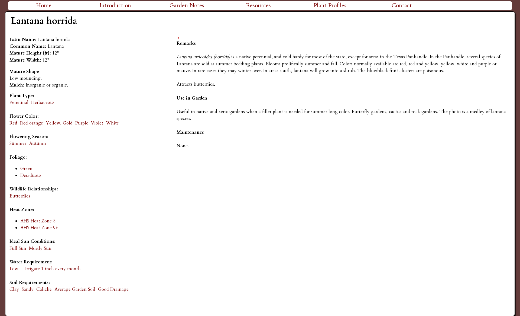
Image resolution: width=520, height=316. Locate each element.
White (112, 123)
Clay (14, 289)
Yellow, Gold (59, 123)
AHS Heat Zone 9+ (39, 228)
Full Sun (17, 248)
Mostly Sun (40, 248)
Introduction (115, 5)
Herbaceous (42, 102)
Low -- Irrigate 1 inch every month (45, 269)
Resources (258, 5)
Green (26, 168)
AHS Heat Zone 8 (38, 221)
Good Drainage (113, 289)
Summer (17, 143)
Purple (81, 123)
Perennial (18, 102)
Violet (97, 123)
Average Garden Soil (74, 289)
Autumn (37, 143)
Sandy (28, 289)
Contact (402, 5)
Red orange (31, 123)
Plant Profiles (330, 5)
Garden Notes (187, 5)
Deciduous (30, 175)
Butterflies (19, 196)
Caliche (44, 289)
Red (13, 123)
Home (43, 5)
